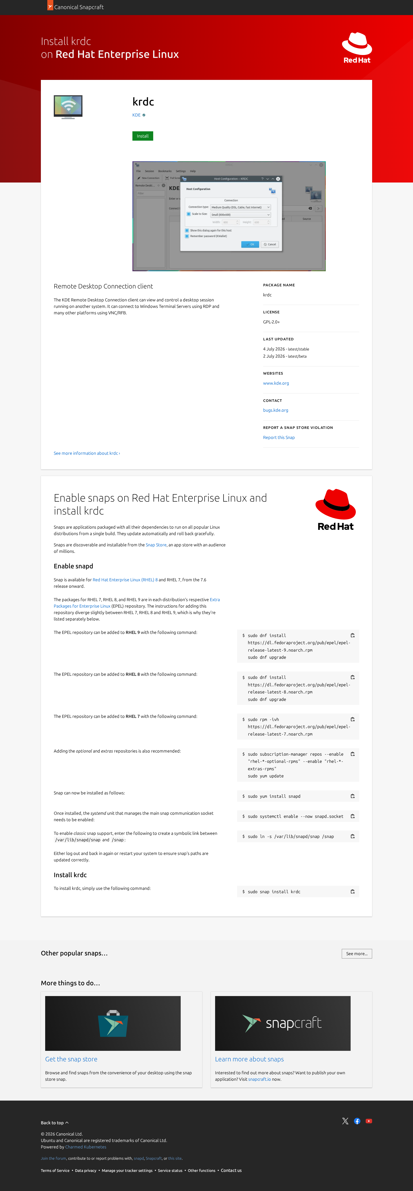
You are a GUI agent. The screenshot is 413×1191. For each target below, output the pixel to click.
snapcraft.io (259, 1079)
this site (175, 1158)
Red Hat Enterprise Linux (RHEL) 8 (125, 579)
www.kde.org (276, 383)
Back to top (53, 1122)
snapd (139, 1158)
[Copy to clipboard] (352, 635)
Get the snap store (71, 1059)
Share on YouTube (369, 1121)
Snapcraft (154, 1158)
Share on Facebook (357, 1121)
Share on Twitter (345, 1121)
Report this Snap (279, 437)
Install (143, 135)
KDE (136, 114)
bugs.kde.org (275, 410)
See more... (357, 953)
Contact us (231, 1170)
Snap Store (156, 544)
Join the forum (53, 1158)
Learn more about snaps (249, 1059)
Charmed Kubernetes (85, 1146)
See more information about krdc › (87, 453)
